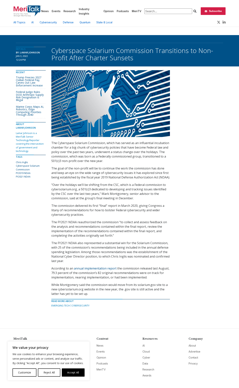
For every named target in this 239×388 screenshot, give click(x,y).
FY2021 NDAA (23, 176)
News (45, 11)
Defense (68, 22)
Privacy (193, 363)
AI (32, 22)
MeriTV (136, 11)
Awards (146, 375)
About (192, 345)
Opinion (108, 11)
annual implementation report (95, 268)
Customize (24, 372)
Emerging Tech (60, 305)
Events (56, 11)
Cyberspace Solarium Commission (28, 167)
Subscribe (215, 11)
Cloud (146, 351)
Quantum (85, 22)
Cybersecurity (48, 22)
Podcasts (123, 11)
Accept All (73, 372)
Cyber (146, 357)
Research (69, 11)
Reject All (49, 372)
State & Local (104, 22)
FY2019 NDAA (23, 173)
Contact (193, 357)
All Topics (19, 22)
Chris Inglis (22, 162)
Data (145, 363)
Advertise (194, 351)
